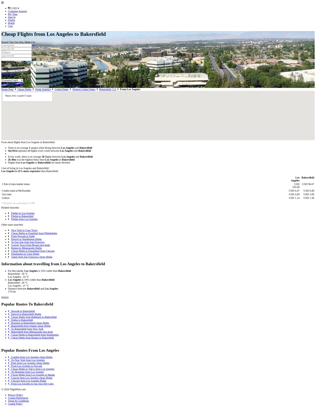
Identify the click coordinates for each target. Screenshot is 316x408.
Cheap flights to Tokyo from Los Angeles (31, 369)
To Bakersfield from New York (26, 328)
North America (43, 89)
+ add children (8, 74)
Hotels (11, 23)
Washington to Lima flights (25, 254)
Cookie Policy (15, 403)
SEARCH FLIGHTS (12, 83)
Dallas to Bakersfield (21, 320)
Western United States (83, 89)
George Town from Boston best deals (30, 245)
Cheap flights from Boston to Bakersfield (31, 337)
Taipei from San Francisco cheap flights (31, 257)
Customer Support (17, 11)
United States (61, 89)
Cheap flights (24, 89)
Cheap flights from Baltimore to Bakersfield (33, 317)
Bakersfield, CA (107, 89)
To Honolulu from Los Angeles (26, 372)
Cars (10, 26)
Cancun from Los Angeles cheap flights (30, 377)
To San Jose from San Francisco (28, 242)
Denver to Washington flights (26, 239)
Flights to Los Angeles (23, 213)
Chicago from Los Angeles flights (27, 380)
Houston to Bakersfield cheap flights (29, 323)
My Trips (12, 14)
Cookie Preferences (18, 397)
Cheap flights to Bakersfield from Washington (34, 334)
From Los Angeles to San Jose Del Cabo (31, 383)
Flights (11, 20)
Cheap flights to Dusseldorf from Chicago (33, 251)
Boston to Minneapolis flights (26, 248)
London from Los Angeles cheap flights (31, 357)
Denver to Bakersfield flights (25, 314)
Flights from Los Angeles (24, 219)
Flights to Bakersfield (22, 216)
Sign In (11, 17)
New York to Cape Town (24, 230)
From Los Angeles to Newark (25, 366)
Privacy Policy (15, 395)
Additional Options (12, 86)
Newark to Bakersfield (22, 311)
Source (5, 297)
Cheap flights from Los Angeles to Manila (32, 374)
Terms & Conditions (18, 400)
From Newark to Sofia (23, 236)
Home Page (7, 89)
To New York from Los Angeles (27, 360)
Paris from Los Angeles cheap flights (29, 363)
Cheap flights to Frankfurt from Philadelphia (34, 233)
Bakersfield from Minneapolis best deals (31, 331)
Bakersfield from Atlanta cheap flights (30, 326)
